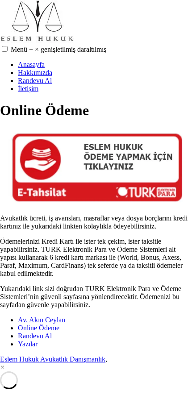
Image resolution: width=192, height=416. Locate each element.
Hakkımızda (35, 72)
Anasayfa (31, 64)
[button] (5, 49)
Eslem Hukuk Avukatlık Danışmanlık (52, 359)
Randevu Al (35, 80)
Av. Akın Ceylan (41, 320)
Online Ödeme (38, 328)
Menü (58, 49)
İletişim (28, 88)
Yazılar (28, 344)
